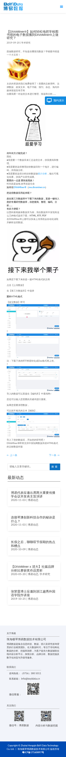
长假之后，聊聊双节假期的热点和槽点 (33, 544)
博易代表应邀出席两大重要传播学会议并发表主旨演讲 (33, 494)
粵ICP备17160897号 (33, 752)
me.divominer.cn (37, 187)
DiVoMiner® (20, 187)
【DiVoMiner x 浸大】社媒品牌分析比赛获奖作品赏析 (32, 568)
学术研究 (25, 43)
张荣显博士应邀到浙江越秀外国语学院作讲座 (33, 593)
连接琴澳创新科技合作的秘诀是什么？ (33, 519)
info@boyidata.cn (30, 679)
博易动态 (33, 500)
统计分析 (42, 174)
